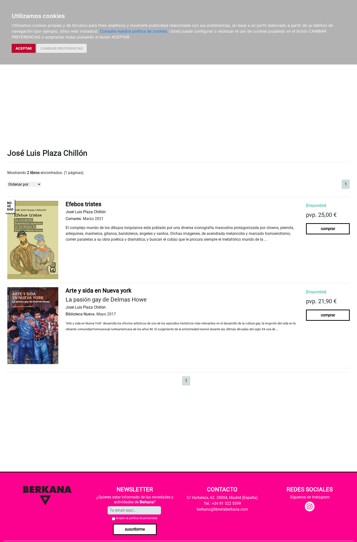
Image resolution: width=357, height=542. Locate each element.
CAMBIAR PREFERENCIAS (61, 48)
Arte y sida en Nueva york (98, 290)
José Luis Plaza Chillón (86, 212)
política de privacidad (143, 518)
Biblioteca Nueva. (80, 314)
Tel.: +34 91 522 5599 (222, 503)
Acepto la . (137, 518)
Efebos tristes (83, 204)
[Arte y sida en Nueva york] (32, 325)
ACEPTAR (24, 48)
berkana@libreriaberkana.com (222, 509)
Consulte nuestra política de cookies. (134, 31)
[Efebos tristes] (32, 239)
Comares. (74, 218)
